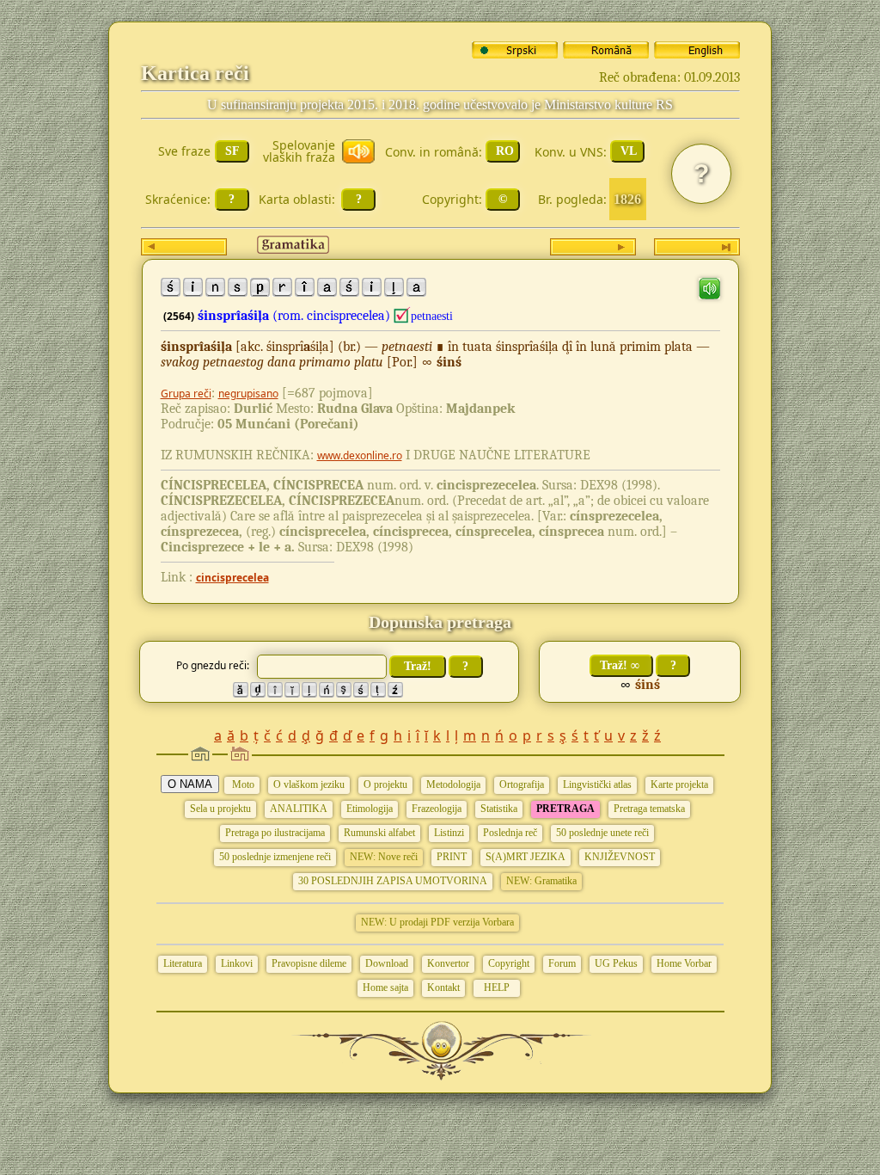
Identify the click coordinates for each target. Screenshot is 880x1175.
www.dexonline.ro (359, 455)
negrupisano (248, 393)
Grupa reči (186, 393)
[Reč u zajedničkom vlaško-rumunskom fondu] (402, 315)
